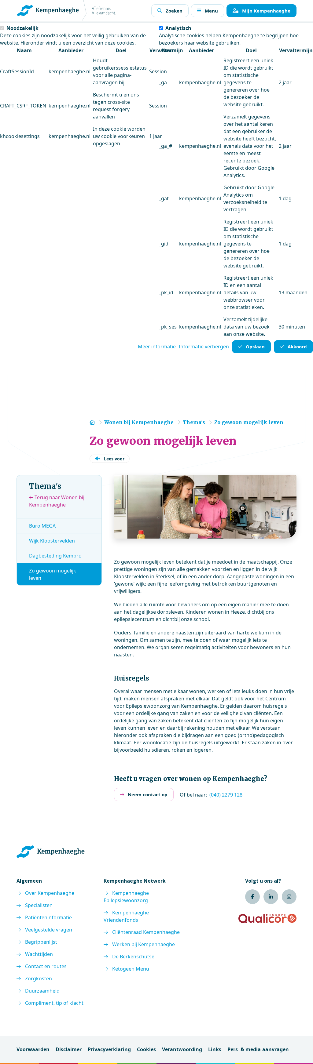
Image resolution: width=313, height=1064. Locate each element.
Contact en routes (46, 966)
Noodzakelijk (22, 28)
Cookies (146, 1049)
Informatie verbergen (204, 346)
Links (214, 1049)
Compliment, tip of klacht (54, 1003)
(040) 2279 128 (225, 794)
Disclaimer (69, 1049)
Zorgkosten (38, 978)
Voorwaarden (33, 1049)
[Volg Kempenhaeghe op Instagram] (289, 896)
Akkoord (297, 346)
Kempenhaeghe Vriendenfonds (126, 916)
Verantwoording (182, 1049)
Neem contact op (148, 794)
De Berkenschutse (133, 956)
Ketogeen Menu (130, 968)
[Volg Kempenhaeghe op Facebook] (252, 896)
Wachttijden (39, 954)
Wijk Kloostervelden (52, 540)
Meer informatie (157, 346)
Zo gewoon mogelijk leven (52, 574)
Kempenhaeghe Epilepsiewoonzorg (126, 897)
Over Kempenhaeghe (49, 893)
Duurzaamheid (42, 990)
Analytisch (178, 28)
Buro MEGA (42, 525)
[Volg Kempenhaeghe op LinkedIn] (270, 896)
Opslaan (255, 346)
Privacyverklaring (109, 1049)
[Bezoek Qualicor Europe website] (267, 918)
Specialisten (39, 905)
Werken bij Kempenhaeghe (143, 944)
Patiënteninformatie (48, 917)
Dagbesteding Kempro (55, 555)
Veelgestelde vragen (48, 929)
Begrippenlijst (41, 942)
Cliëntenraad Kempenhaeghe (146, 932)
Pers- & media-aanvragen (258, 1049)
